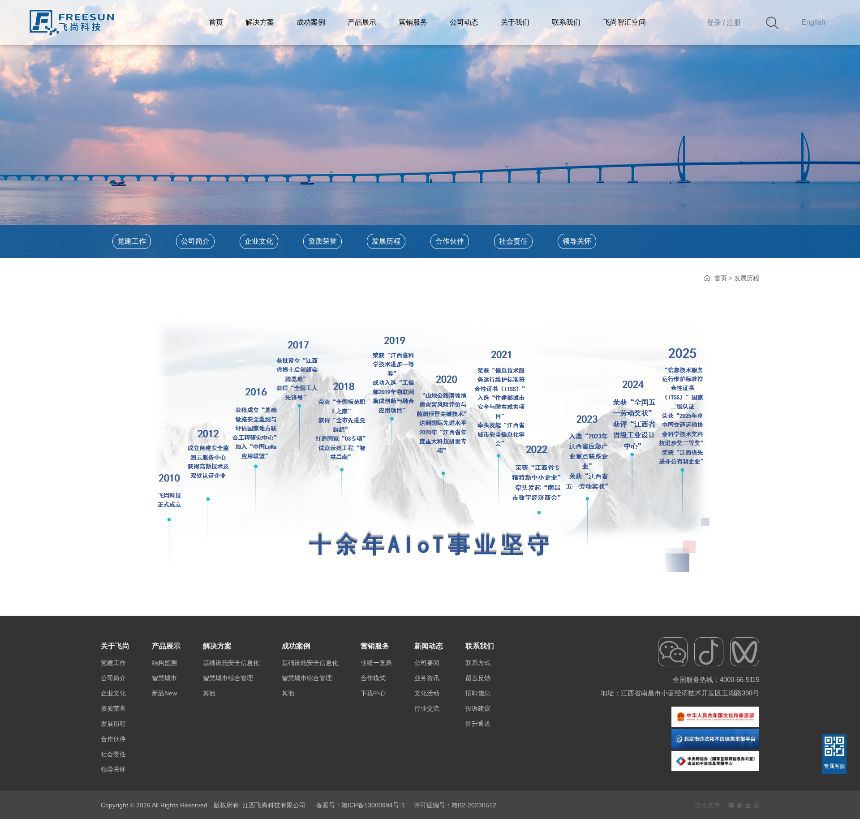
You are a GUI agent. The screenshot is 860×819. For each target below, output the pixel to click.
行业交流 (426, 708)
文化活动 (426, 693)
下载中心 (373, 693)
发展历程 (386, 241)
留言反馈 (477, 678)
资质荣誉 (322, 241)
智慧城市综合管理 (228, 678)
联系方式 (477, 662)
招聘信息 (477, 693)
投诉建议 (477, 708)
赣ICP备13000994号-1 (373, 805)
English (813, 22)
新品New (164, 693)
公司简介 (195, 241)
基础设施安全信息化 (231, 662)
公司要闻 (426, 662)
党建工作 (131, 241)
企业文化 (259, 241)
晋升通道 (477, 723)
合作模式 (373, 678)
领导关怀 (577, 241)
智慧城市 (164, 678)
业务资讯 (426, 678)
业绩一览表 (376, 662)
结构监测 (164, 662)
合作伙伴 (449, 241)
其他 (209, 693)
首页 (720, 278)
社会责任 (513, 241)
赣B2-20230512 (474, 805)
